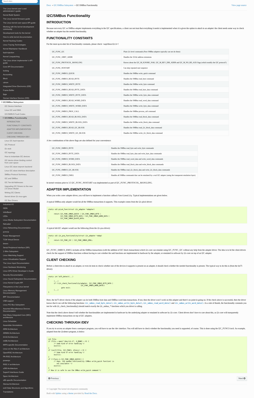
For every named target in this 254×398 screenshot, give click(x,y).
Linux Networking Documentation (17, 228)
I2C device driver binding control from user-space (18, 161)
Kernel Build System (11, 15)
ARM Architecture (10, 329)
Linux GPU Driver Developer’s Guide (18, 271)
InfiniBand (7, 212)
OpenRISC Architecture (12, 353)
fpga (5, 94)
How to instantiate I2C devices (17, 156)
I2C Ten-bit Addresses (14, 182)
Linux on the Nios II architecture (16, 349)
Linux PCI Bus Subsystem (14, 305)
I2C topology (10, 152)
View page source (239, 5)
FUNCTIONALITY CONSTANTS (19, 126)
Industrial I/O (8, 204)
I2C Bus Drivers (11, 200)
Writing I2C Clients (12, 193)
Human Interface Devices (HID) (16, 98)
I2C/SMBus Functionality (16, 118)
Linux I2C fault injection (14, 141)
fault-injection (8, 52)
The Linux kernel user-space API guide (19, 23)
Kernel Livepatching (11, 56)
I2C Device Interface (13, 106)
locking (6, 71)
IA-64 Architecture (10, 337)
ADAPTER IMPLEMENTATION (19, 129)
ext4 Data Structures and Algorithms (18, 388)
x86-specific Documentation (14, 380)
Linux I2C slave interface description (20, 171)
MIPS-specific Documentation (15, 345)
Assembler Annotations (12, 325)
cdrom (5, 82)
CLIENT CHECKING (14, 133)
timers (5, 243)
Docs (49, 5)
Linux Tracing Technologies (14, 45)
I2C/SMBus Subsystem (13, 102)
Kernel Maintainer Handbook (15, 49)
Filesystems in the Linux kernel (16, 287)
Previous (54, 378)
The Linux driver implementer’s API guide (17, 61)
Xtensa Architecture (11, 384)
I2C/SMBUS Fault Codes (15, 114)
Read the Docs (91, 393)
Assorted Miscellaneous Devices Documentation (16, 310)
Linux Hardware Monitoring (14, 267)
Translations (8, 392)
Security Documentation (13, 275)
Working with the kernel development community (18, 28)
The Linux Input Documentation (16, 263)
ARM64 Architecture (11, 333)
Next (241, 378)
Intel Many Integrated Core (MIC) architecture (17, 316)
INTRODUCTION (13, 122)
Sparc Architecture (10, 376)
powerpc (6, 360)
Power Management (11, 236)
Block (5, 78)
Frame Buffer (8, 90)
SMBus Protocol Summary (16, 174)
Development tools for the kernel (16, 33)
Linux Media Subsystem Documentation (19, 220)
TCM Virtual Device (11, 240)
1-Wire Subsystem (10, 251)
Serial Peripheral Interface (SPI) (16, 247)
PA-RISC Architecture (12, 357)
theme (70, 393)
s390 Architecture (10, 368)
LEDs (5, 216)
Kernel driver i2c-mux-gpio (16, 196)
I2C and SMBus (11, 178)
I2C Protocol (10, 145)
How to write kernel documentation (17, 37)
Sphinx (58, 393)
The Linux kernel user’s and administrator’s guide (14, 10)
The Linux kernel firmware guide (16, 19)
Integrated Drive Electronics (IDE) (17, 86)
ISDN (5, 208)
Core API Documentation (13, 67)
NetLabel (7, 224)
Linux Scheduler (10, 321)
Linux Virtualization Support (14, 259)
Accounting (7, 74)
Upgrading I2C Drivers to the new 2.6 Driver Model (19, 187)
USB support (8, 301)
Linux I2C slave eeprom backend (18, 167)
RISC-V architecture (11, 364)
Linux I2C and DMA (13, 110)
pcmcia (6, 232)
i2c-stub (8, 149)
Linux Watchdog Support (13, 255)
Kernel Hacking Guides (12, 41)
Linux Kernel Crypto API (13, 283)
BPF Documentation (11, 297)
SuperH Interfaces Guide (13, 372)
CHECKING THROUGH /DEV (18, 137)
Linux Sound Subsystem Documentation (20, 279)
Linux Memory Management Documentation (15, 291)
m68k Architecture (10, 341)
